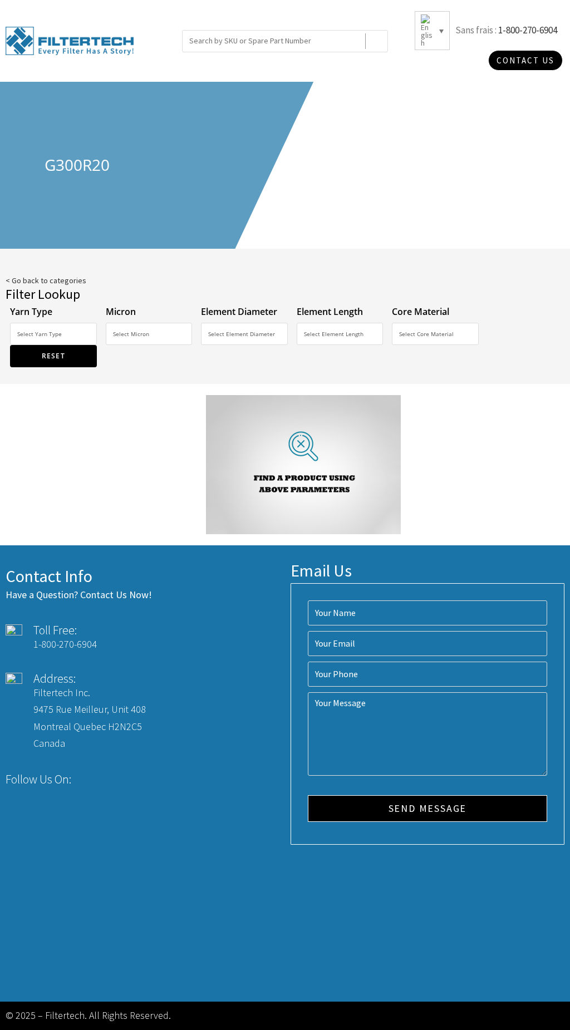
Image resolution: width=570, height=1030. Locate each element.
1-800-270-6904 (527, 30)
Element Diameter (239, 311)
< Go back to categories (46, 280)
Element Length (330, 311)
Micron (121, 311)
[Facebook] (88, 780)
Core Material (420, 311)
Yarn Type (31, 311)
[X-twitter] (108, 780)
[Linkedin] (129, 780)
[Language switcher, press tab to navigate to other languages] (432, 30)
